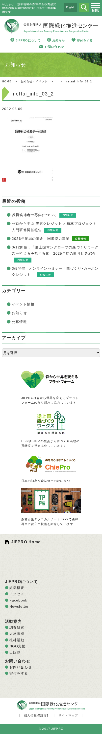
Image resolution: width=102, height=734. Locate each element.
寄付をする (85, 40)
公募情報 (19, 322)
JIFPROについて (28, 40)
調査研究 (16, 627)
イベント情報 (23, 304)
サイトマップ (68, 715)
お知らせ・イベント (34, 81)
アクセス (16, 594)
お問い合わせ (54, 47)
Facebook (18, 600)
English (70, 7)
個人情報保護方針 (37, 715)
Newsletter (19, 606)
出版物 (15, 652)
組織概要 (16, 588)
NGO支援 (17, 646)
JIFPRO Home (26, 542)
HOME (6, 81)
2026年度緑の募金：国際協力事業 (41, 239)
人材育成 (16, 634)
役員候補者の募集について (34, 215)
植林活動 (16, 640)
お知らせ (58, 40)
